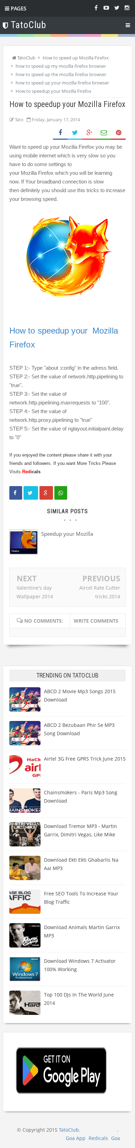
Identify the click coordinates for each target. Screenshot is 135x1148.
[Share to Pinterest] (118, 133)
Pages (17, 8)
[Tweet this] (31, 493)
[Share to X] (75, 133)
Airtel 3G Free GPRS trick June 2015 (85, 758)
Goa (115, 1138)
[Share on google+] (46, 493)
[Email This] (104, 133)
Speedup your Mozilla (67, 533)
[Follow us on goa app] (116, 7)
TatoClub (69, 1129)
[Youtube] (106, 7)
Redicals (98, 1138)
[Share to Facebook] (60, 133)
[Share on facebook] (15, 493)
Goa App (76, 1138)
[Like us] (96, 7)
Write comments (96, 620)
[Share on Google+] (89, 133)
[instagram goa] (127, 7)
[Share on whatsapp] (60, 493)
